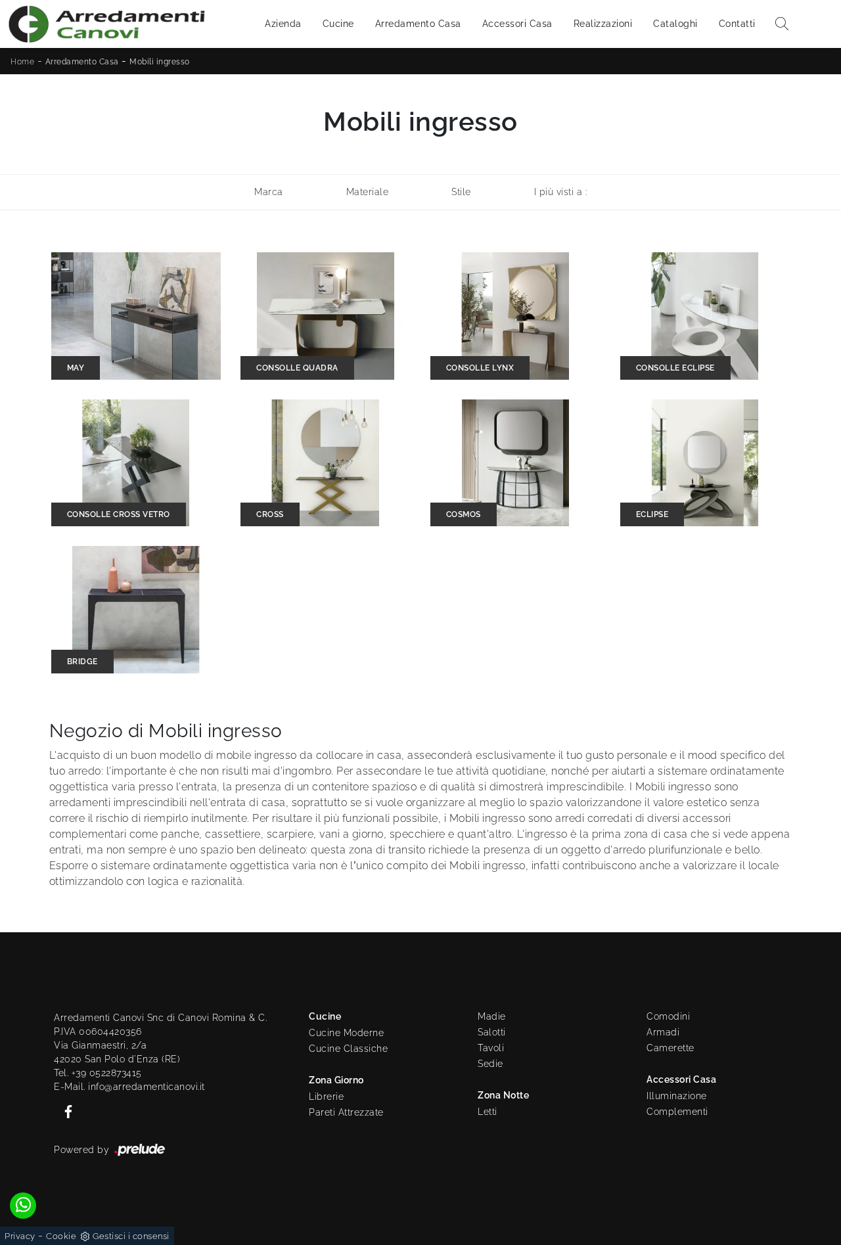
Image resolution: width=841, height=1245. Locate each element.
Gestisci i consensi (131, 1236)
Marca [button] (268, 192)
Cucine (338, 23)
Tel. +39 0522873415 (98, 1073)
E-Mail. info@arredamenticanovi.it (129, 1086)
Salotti (492, 1032)
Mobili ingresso (159, 61)
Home (22, 61)
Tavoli (491, 1048)
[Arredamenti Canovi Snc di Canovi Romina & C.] (106, 24)
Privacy (20, 1236)
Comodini (668, 1016)
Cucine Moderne (346, 1033)
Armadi (663, 1032)
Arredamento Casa (418, 23)
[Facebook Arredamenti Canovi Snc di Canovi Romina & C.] (64, 1111)
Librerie (326, 1096)
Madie (492, 1016)
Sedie (490, 1063)
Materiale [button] (367, 192)
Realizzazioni (603, 23)
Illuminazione (677, 1096)
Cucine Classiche (348, 1048)
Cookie (61, 1236)
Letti (487, 1111)
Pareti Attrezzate (346, 1112)
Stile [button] (461, 192)
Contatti (737, 23)
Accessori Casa (517, 23)
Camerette (670, 1048)
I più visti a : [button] (560, 192)
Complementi (677, 1111)
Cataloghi (675, 23)
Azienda (283, 23)
